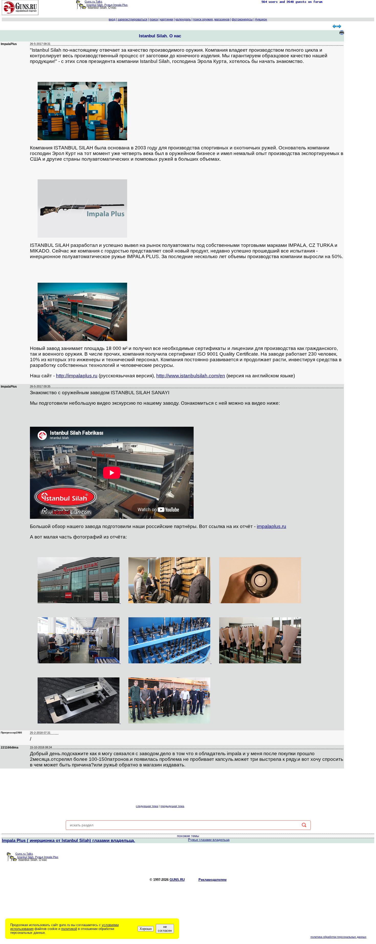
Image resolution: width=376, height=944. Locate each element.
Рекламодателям (212, 880)
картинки (166, 19)
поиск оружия (203, 19)
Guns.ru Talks (93, 1)
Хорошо (146, 929)
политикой (69, 929)
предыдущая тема (172, 806)
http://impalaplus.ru (76, 375)
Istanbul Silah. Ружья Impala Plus (107, 4)
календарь (183, 19)
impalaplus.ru (271, 526)
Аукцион (261, 19)
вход (112, 19)
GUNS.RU (177, 880)
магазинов (221, 19)
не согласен (165, 928)
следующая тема (147, 806)
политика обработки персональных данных (339, 936)
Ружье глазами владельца (208, 840)
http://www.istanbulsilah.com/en (190, 375)
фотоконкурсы (242, 19)
